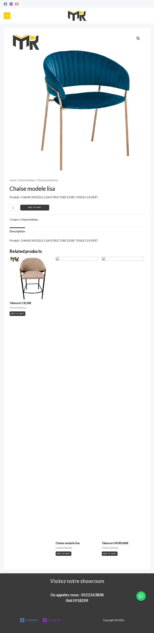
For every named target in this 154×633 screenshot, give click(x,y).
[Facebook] (5, 4)
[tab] (17, 231)
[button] (141, 596)
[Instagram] (11, 4)
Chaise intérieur (26, 180)
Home (13, 180)
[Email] (16, 4)
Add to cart (35, 207)
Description (17, 231)
